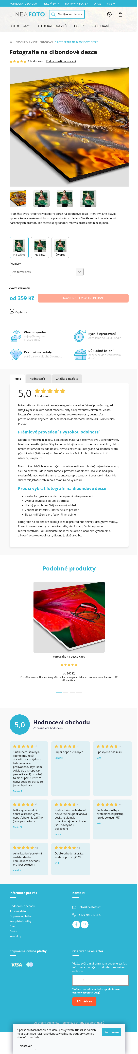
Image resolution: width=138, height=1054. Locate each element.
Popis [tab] (17, 379)
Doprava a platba (76, 3)
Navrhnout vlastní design (83, 298)
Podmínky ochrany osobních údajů (82, 1023)
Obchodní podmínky (46, 1023)
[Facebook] (76, 924)
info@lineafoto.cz (90, 907)
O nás (97, 3)
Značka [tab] (67, 379)
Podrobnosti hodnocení (61, 61)
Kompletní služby (20, 921)
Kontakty (15, 936)
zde (37, 1037)
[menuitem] (19, 26)
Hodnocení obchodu (23, 3)
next (126, 636)
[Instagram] (85, 924)
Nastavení (26, 1046)
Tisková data (51, 3)
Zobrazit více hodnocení (48, 728)
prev (12, 636)
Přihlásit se (84, 1001)
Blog (12, 926)
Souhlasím (112, 1032)
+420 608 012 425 (90, 915)
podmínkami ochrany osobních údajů (96, 991)
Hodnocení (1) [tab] (38, 379)
